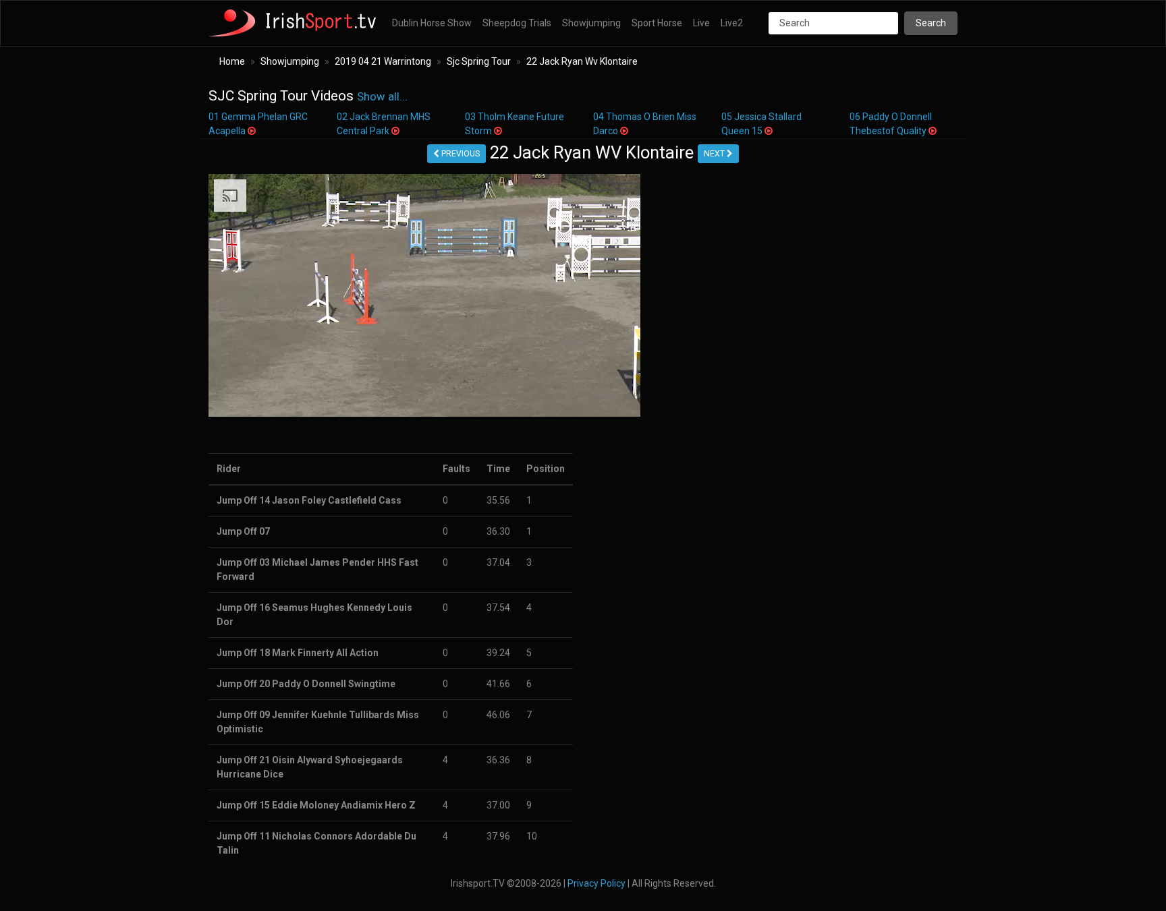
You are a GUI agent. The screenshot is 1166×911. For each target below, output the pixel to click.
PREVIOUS (459, 153)
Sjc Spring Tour (479, 61)
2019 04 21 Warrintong (383, 61)
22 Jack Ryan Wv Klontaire (582, 61)
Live (701, 23)
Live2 (732, 23)
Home (232, 61)
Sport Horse (657, 23)
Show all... (382, 96)
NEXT (715, 153)
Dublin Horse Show (432, 23)
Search (931, 23)
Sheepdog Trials (516, 23)
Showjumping (591, 23)
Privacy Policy (596, 883)
